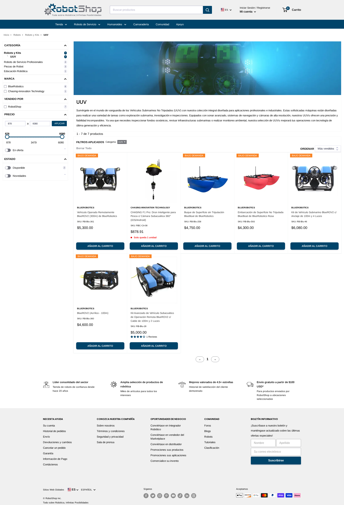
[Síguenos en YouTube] (173, 495)
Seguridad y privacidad (110, 436)
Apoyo (180, 24)
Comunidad (162, 24)
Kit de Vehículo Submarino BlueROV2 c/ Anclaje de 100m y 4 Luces (313, 214)
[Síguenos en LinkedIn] (186, 495)
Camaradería (141, 24)
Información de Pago (55, 458)
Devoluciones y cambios (57, 442)
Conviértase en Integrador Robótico (165, 427)
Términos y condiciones (111, 431)
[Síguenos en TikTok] (180, 495)
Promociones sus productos (166, 449)
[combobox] (156, 10)
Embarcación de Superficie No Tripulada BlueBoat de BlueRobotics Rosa (260, 214)
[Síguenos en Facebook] (146, 495)
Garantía (48, 453)
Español (87, 489)
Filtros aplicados (90, 142)
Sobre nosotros (106, 425)
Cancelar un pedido (54, 447)
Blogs (207, 431)
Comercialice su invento (164, 460)
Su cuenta (49, 425)
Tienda (59, 24)
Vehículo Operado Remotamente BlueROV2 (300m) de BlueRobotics (97, 214)
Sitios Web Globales (53, 489)
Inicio (6, 35)
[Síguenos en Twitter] (152, 495)
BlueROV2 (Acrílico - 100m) (92, 313)
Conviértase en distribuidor (166, 444)
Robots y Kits (32, 35)
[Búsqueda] (207, 10)
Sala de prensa (105, 442)
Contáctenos (50, 464)
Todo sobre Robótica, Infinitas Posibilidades (66, 502)
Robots (17, 35)
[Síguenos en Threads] (193, 495)
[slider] (7, 137)
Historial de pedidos (54, 431)
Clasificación (211, 447)
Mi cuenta (246, 11)
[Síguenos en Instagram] (159, 495)
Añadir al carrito (100, 246)
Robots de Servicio (85, 24)
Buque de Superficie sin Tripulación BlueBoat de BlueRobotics (204, 214)
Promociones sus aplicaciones (168, 455)
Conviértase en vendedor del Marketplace (167, 436)
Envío (46, 436)
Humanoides (115, 24)
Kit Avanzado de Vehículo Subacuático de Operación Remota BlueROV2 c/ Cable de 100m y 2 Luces (152, 317)
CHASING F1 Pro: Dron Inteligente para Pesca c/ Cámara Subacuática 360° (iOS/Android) (153, 216)
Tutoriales (210, 442)
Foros (207, 425)
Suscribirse (276, 460)
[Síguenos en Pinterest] (166, 495)
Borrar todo (84, 148)
